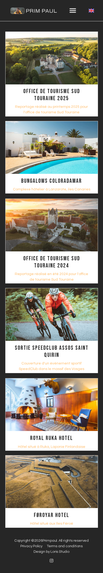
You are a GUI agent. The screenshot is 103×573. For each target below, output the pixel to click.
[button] (73, 10)
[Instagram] (51, 561)
